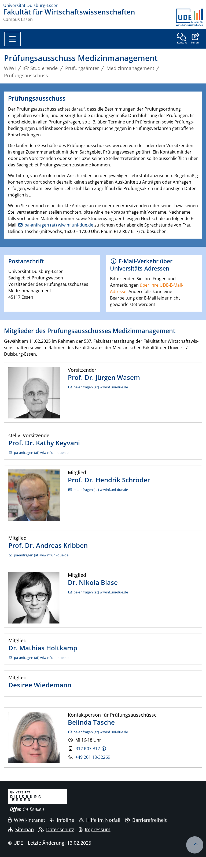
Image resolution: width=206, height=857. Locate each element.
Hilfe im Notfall (103, 820)
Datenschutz (60, 829)
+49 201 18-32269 (92, 757)
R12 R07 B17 (87, 749)
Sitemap (24, 829)
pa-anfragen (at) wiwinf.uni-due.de (58, 225)
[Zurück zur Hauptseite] (189, 17)
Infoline (65, 820)
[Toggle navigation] (12, 39)
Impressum (98, 829)
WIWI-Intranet (29, 820)
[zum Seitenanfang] (194, 845)
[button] (194, 39)
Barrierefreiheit (149, 820)
